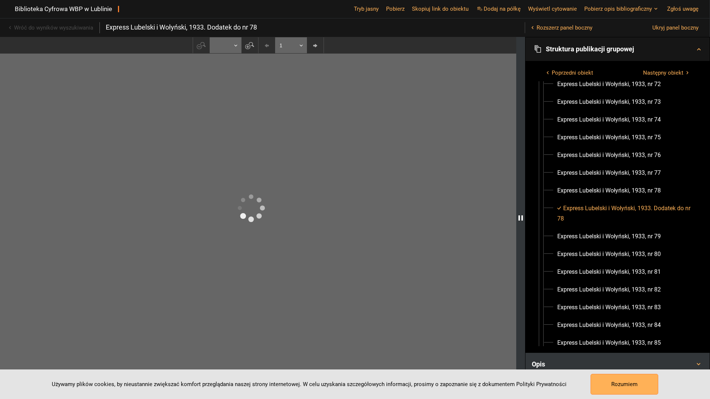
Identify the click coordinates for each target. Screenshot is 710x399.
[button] (617, 49)
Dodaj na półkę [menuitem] (502, 9)
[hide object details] (520, 218)
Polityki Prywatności (541, 384)
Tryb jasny (366, 9)
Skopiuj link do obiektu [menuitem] (440, 9)
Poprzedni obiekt (572, 72)
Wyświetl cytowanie (552, 9)
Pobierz (395, 9)
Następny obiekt (663, 72)
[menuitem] (609, 84)
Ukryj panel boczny (675, 27)
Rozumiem (624, 384)
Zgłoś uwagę (683, 9)
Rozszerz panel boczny (564, 27)
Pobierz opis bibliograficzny (618, 9)
